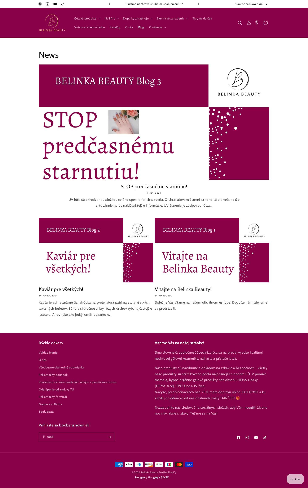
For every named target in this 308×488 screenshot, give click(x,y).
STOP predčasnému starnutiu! (154, 186)
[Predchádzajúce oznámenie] (109, 4)
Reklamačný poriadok (53, 375)
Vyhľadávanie (48, 352)
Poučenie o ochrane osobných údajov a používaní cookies (77, 382)
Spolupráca (46, 411)
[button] (87, 18)
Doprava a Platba (50, 404)
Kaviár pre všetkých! (61, 289)
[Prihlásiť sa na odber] (109, 437)
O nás (43, 360)
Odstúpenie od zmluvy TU (56, 389)
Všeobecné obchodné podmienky (61, 367)
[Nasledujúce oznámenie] (198, 4)
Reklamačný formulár (53, 397)
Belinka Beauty (149, 472)
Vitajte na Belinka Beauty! (183, 289)
